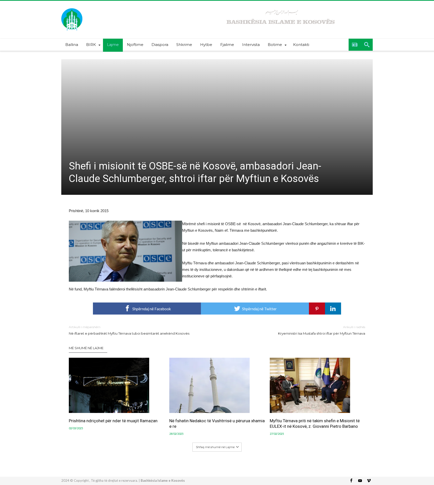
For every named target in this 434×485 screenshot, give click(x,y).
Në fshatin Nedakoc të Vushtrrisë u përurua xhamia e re (217, 423)
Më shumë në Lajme (86, 348)
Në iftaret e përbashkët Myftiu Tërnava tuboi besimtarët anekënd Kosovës (129, 330)
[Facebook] (351, 481)
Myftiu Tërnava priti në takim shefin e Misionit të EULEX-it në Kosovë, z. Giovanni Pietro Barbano (315, 423)
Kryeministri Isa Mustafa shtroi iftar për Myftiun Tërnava (321, 330)
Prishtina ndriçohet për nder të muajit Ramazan (113, 420)
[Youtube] (360, 481)
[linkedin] (333, 308)
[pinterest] (317, 308)
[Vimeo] (369, 481)
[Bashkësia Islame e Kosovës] (71, 8)
